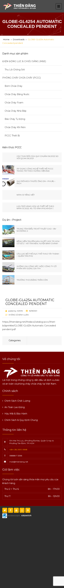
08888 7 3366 (15, 455)
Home (6, 39)
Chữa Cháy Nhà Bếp (15, 110)
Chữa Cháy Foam (14, 102)
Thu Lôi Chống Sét (15, 69)
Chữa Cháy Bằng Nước (17, 94)
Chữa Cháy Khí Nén (15, 127)
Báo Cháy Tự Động (15, 119)
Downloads (18, 39)
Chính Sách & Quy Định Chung (21, 420)
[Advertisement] (32, 552)
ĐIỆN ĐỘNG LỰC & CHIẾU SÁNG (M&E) (24, 61)
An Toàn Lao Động (15, 407)
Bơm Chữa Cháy (13, 86)
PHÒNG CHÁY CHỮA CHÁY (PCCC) (21, 77)
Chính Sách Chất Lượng (17, 400)
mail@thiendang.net (18, 462)
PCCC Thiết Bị (12, 135)
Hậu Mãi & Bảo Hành (16, 413)
